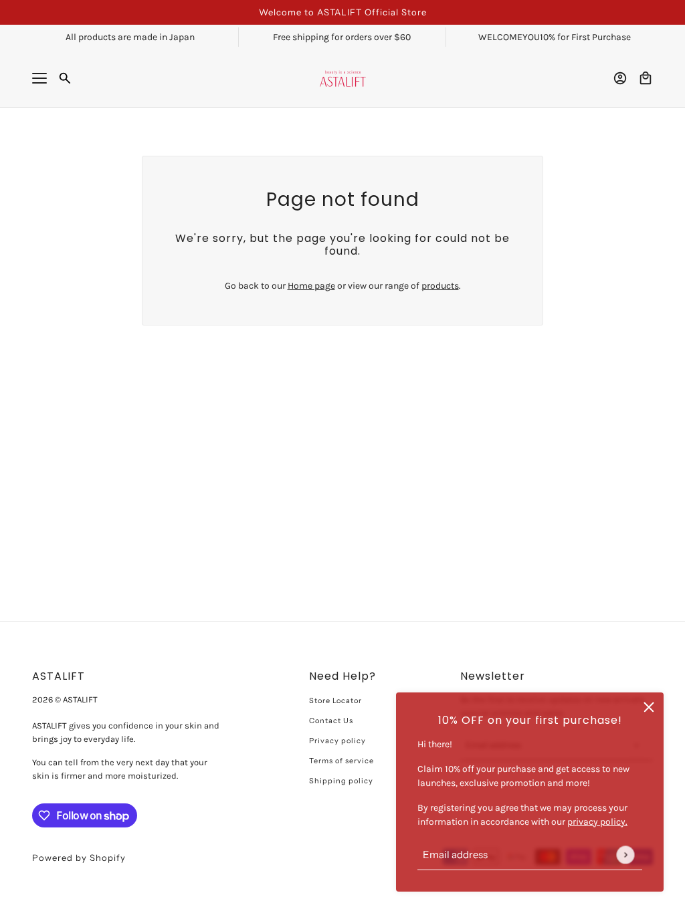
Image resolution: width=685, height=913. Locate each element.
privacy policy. (597, 821)
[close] (649, 707)
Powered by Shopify (79, 857)
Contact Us (331, 720)
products (440, 285)
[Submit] (625, 854)
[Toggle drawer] (39, 78)
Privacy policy (337, 740)
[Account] (620, 78)
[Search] (65, 78)
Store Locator (335, 700)
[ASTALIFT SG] (342, 78)
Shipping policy (341, 780)
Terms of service (341, 760)
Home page (311, 285)
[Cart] (645, 78)
